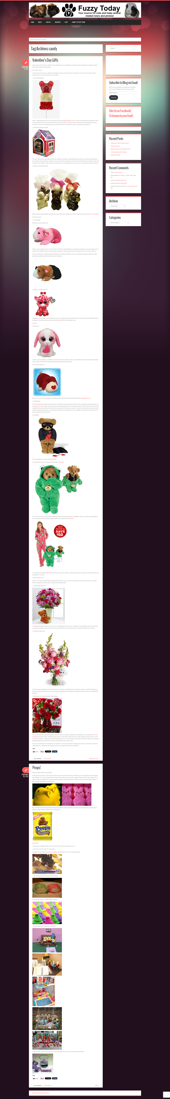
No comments (37, 758)
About (40, 22)
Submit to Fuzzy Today (78, 22)
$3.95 (96, 163)
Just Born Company (51, 852)
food (97, 1085)
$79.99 (62, 462)
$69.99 (54, 459)
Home (32, 22)
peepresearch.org (64, 1051)
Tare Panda (119, 172)
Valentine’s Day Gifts (45, 60)
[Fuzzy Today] (85, 10)
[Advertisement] (85, 32)
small (76, 359)
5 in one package (64, 743)
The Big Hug (35, 626)
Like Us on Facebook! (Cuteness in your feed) (121, 113)
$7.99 (62, 320)
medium (89, 359)
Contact (48, 22)
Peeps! (36, 768)
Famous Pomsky (115, 146)
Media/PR (58, 22)
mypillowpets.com (85, 398)
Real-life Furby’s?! (121, 180)
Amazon (88, 251)
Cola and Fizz (48, 758)
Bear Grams (49, 573)
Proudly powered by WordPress (40, 1093)
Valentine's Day (94, 758)
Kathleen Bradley (115, 183)
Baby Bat (124, 183)
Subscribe (113, 97)
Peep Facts (35, 843)
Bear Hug (37, 689)
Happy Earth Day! (115, 155)
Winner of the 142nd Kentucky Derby (120, 149)
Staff (66, 22)
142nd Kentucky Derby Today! (119, 152)
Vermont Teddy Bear (37, 404)
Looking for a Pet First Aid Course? (120, 143)
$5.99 (56, 320)
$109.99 (71, 518)
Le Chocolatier (94, 214)
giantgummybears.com (68, 120)
